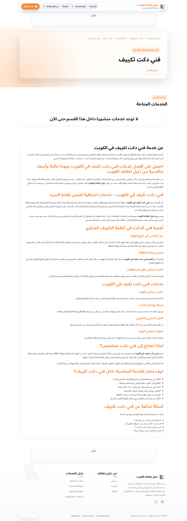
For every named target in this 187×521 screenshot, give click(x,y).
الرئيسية (93, 6)
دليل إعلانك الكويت (147, 5)
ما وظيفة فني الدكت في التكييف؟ (147, 420)
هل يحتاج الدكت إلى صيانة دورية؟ (147, 430)
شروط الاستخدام (88, 515)
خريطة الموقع (76, 515)
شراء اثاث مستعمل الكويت (73, 496)
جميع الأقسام (152, 70)
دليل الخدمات (80, 6)
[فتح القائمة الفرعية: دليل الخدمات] (72, 6)
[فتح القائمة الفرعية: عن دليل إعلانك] (44, 6)
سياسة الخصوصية (103, 515)
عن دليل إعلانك (52, 6)
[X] (156, 501)
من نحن (114, 481)
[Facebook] (162, 501)
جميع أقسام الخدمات (76, 486)
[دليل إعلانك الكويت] (162, 477)
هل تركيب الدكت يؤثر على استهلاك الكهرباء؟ (143, 423)
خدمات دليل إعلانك (136, 38)
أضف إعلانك (28, 6)
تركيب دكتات (107, 38)
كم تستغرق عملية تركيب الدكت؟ (148, 427)
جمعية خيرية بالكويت (76, 491)
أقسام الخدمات (121, 38)
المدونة (65, 6)
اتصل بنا (114, 486)
